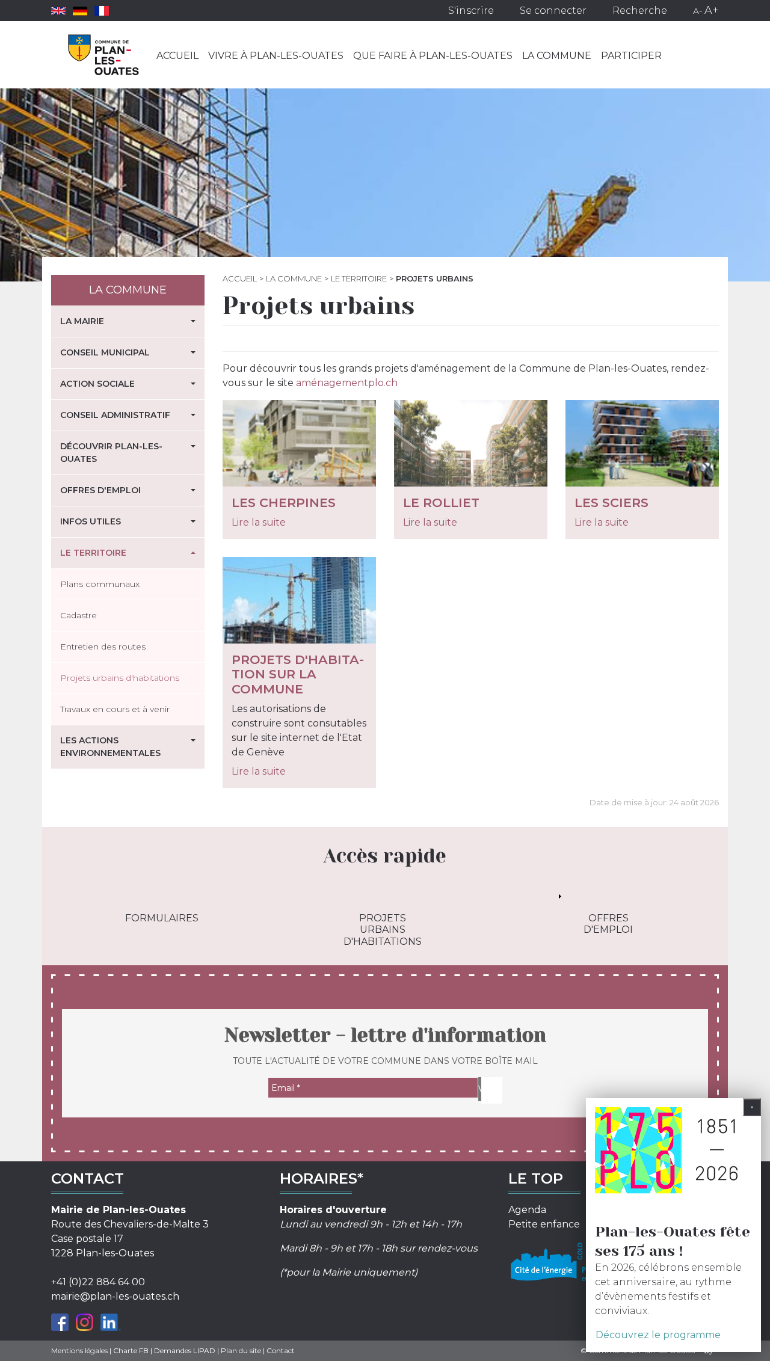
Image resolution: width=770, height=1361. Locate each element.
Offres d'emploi (100, 490)
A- (697, 10)
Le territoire (359, 278)
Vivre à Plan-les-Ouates (275, 55)
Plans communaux (100, 584)
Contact (280, 1350)
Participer (631, 55)
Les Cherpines (284, 502)
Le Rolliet (441, 502)
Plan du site (241, 1350)
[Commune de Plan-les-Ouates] (103, 54)
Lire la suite (259, 522)
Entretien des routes (103, 646)
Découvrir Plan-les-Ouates (111, 452)
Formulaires (162, 918)
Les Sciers (611, 502)
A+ (711, 10)
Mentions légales (79, 1350)
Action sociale (97, 383)
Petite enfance (544, 1224)
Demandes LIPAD (184, 1350)
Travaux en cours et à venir (115, 709)
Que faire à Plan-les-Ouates (433, 55)
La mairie (82, 321)
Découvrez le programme (658, 1335)
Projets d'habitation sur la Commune (298, 674)
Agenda (527, 1209)
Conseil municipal (105, 352)
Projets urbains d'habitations (119, 677)
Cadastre (78, 615)
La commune (556, 55)
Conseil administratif (115, 415)
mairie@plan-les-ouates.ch (115, 1296)
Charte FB (131, 1350)
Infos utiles (90, 521)
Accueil (177, 55)
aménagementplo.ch (347, 383)
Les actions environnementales (110, 746)
